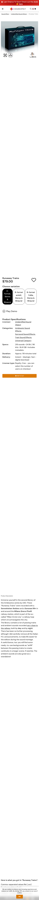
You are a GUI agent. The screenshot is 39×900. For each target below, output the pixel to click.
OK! (19, 896)
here (21, 4)
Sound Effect (5, 14)
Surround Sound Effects (25, 334)
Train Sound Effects (23, 337)
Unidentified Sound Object (19, 14)
